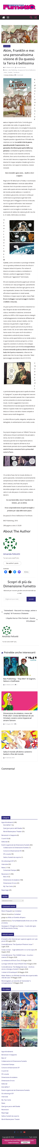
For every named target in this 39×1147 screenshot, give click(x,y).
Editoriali (4, 842)
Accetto (25, 1142)
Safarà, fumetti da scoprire (12, 857)
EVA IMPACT (7, 825)
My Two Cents (8, 886)
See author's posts (12, 563)
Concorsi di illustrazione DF (12, 851)
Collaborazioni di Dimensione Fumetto (16, 848)
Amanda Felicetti (21, 67)
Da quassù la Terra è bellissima (26, 70)
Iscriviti (31, 599)
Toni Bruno (16, 72)
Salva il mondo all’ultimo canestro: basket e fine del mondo (17, 752)
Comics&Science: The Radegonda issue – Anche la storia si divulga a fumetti (17, 968)
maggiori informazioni (13, 1142)
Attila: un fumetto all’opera (16, 917)
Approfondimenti (7, 822)
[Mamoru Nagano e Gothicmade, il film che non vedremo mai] (10, 1001)
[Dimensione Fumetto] (3, 17)
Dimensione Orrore (9, 883)
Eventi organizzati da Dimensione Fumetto (15, 845)
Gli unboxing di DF (7, 861)
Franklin (10, 72)
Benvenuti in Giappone (9, 835)
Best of (5, 877)
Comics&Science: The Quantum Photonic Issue (16, 944)
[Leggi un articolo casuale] (35, 17)
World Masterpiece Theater (12, 832)
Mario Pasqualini (6, 911)
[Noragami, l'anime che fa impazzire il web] (29, 1038)
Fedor (5, 72)
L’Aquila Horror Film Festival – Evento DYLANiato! (20, 619)
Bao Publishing (13, 70)
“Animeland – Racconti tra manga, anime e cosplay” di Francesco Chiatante (20, 611)
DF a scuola (7, 854)
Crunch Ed (4, 838)
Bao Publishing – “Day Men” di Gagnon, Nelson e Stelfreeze (19, 679)
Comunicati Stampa (9, 870)
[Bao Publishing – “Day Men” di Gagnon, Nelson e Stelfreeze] (19, 658)
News (3, 868)
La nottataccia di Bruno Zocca (10, 960)
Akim (6, 70)
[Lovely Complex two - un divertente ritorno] (29, 1019)
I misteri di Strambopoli (9, 972)
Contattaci (18, 911)
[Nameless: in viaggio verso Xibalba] (10, 1038)
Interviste (4, 864)
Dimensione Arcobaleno (11, 880)
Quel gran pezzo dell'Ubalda (12, 828)
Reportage (5, 890)
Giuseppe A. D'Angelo (8, 926)
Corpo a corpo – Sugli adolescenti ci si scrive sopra (18, 950)
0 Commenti (19, 75)
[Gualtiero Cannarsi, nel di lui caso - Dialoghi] (10, 1019)
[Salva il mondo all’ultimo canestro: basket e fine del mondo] (19, 731)
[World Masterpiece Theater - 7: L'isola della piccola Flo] (29, 1001)
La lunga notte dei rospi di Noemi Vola (13, 964)
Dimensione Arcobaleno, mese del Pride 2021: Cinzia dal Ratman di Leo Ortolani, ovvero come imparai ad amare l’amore (18, 717)
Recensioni (7, 46)
